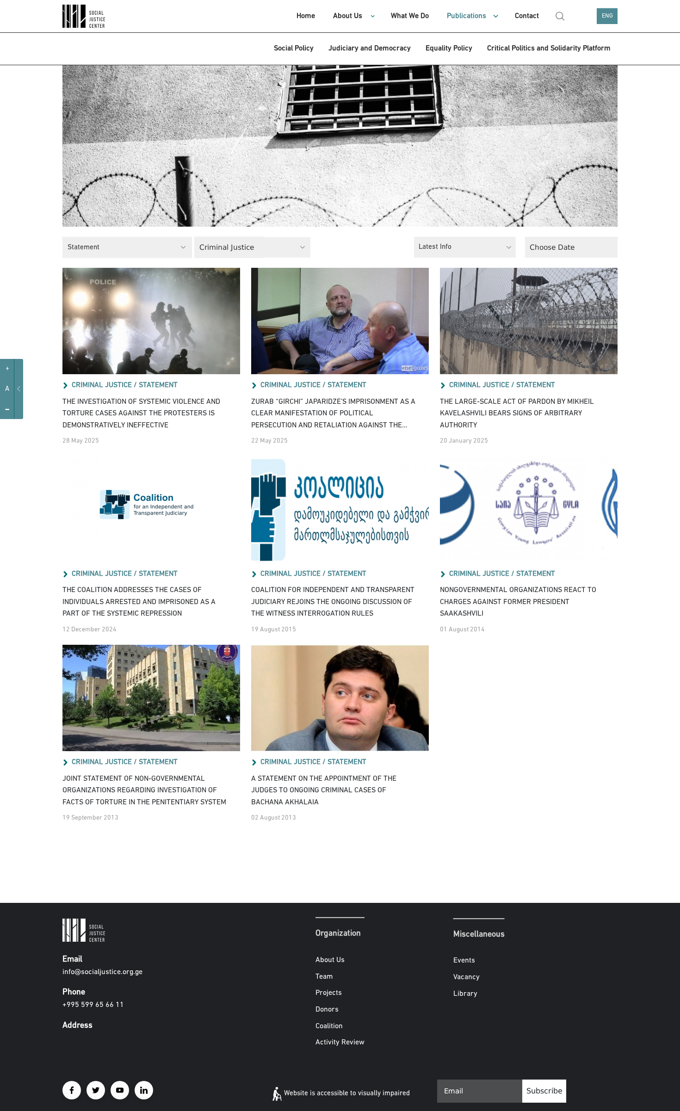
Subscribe (544, 1090)
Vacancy (466, 977)
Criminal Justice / (104, 385)
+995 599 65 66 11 (93, 1005)
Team (324, 977)
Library (465, 994)
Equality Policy (449, 48)
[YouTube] (120, 1090)
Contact (527, 16)
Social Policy (294, 48)
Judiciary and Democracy (369, 48)
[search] (560, 16)
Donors (327, 1009)
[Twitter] (96, 1090)
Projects (328, 993)
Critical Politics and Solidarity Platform (549, 48)
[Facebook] (71, 1090)
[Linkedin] (144, 1090)
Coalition (329, 1026)
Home (306, 16)
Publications (466, 16)
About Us (347, 16)
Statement (158, 385)
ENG (607, 16)
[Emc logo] (94, 16)
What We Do (410, 16)
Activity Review (340, 1042)
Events (464, 961)
